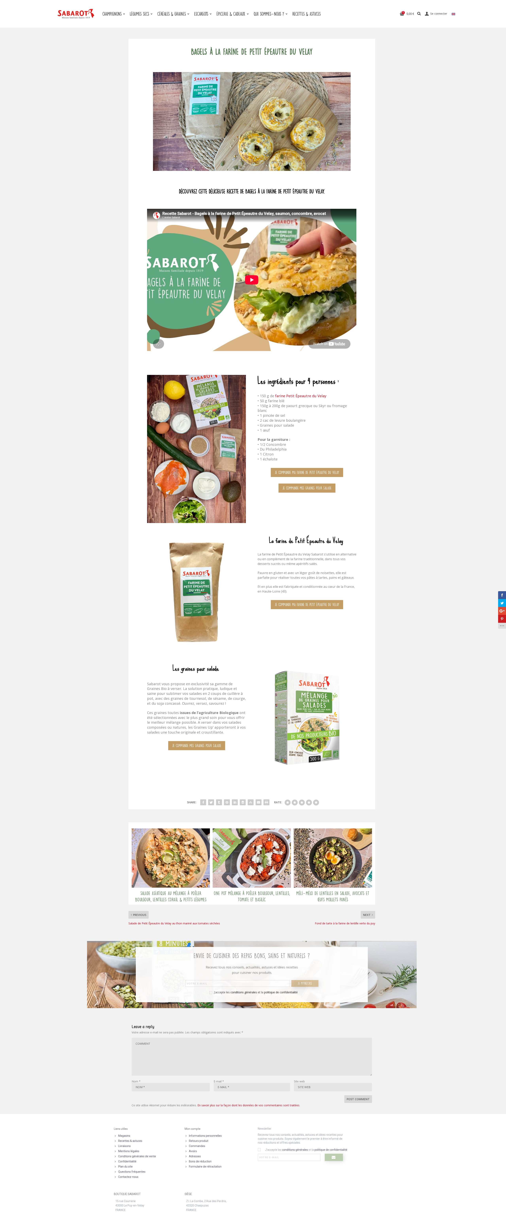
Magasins (124, 1135)
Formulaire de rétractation (205, 1166)
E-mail (219, 1081)
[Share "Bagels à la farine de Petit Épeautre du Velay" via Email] (258, 802)
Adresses (195, 1156)
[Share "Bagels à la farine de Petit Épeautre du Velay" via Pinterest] (227, 802)
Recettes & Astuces (306, 14)
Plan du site (125, 1166)
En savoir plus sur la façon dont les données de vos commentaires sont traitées (248, 1105)
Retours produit (198, 1140)
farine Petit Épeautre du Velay (300, 395)
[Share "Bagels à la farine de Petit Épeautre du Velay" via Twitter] (211, 802)
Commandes (197, 1146)
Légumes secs (139, 14)
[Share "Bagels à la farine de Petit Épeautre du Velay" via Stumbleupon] (251, 802)
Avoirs (193, 1151)
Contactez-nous (128, 1176)
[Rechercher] (419, 14)
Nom (136, 1081)
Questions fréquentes (131, 1171)
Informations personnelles (205, 1135)
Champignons (112, 14)
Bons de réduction (200, 1161)
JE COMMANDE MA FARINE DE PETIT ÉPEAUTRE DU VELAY (307, 472)
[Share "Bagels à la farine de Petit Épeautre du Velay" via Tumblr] (219, 802)
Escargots (201, 14)
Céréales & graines (171, 14)
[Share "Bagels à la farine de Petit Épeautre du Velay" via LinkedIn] (235, 802)
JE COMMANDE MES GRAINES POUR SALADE (306, 488)
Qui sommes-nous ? (269, 14)
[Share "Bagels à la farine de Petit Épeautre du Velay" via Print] (266, 802)
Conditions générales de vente (137, 1156)
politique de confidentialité (281, 992)
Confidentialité (127, 1161)
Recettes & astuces (130, 1140)
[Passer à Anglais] (453, 13)
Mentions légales (128, 1151)
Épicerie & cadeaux (230, 14)
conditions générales (243, 992)
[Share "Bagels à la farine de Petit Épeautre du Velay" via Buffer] (243, 802)
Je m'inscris (305, 983)
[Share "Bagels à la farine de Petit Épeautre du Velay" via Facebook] (203, 802)
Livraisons (124, 1146)
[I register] (334, 1157)
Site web (299, 1081)
